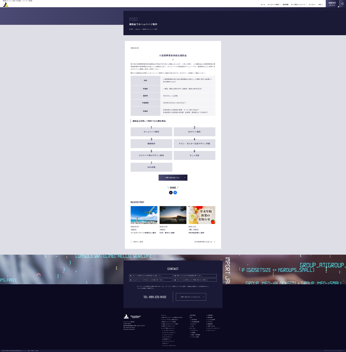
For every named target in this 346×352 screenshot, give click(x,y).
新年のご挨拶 (138, 242)
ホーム (263, 4)
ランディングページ (168, 341)
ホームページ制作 (273, 4)
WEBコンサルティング (168, 326)
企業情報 (210, 315)
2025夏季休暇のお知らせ (203, 242)
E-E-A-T (194, 324)
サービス (312, 4)
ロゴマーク (195, 330)
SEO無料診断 (195, 321)
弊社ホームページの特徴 (169, 321)
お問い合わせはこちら (172, 177)
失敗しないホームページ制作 (170, 324)
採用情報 (210, 317)
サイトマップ (211, 330)
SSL (193, 326)
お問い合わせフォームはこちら (190, 297)
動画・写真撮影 (196, 334)
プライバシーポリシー (214, 328)
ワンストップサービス (169, 345)
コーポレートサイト (168, 330)
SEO (319, 4)
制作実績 (285, 4)
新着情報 (210, 324)
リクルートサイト (168, 334)
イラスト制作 (195, 337)
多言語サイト (167, 339)
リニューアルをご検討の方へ (170, 319)
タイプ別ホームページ (298, 4)
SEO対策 (194, 319)
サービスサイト (167, 337)
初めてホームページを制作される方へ (172, 317)
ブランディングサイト (169, 332)
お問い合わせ (332, 5)
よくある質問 (211, 319)
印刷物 (193, 332)
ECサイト (166, 343)
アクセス (210, 321)
